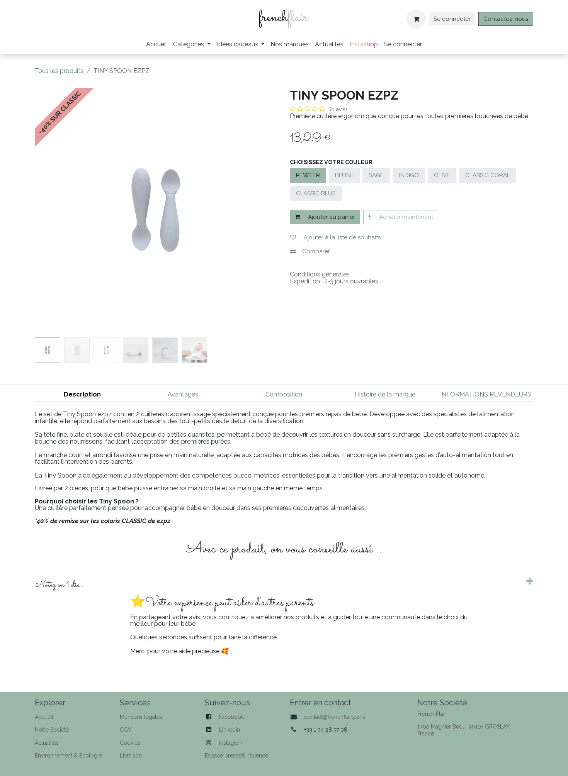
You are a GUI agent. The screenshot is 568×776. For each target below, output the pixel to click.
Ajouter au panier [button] (330, 216)
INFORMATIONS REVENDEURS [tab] (485, 394)
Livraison (131, 755)
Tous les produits (59, 71)
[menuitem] (156, 44)
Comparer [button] (316, 251)
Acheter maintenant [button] (405, 216)
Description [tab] (82, 394)
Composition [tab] (283, 394)
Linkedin (229, 730)
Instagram (231, 743)
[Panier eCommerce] (416, 19)
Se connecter (452, 18)
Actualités (47, 743)
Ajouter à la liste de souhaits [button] (341, 237)
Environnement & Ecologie (68, 755)
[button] (47, 209)
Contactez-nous (505, 18)
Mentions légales (141, 717)
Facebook (231, 717)
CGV (126, 730)
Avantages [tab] (183, 394)
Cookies (130, 743)
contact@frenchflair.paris (334, 717)
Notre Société (52, 730)
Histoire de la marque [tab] (385, 394)
